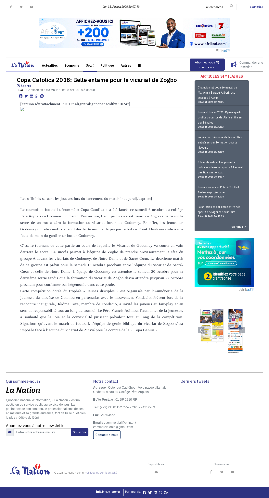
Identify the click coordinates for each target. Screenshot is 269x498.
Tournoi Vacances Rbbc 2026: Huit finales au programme (218, 189)
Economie (72, 65)
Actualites (50, 65)
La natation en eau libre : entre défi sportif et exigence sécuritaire (219, 209)
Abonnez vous (205, 64)
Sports (25, 86)
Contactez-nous (107, 435)
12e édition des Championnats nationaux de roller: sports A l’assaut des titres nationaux (220, 167)
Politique (107, 65)
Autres (126, 65)
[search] (231, 6)
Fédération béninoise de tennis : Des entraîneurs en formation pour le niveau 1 (220, 142)
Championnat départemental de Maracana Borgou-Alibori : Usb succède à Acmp (217, 93)
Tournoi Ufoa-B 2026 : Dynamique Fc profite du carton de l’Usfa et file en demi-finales (220, 117)
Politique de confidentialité (101, 472)
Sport (90, 65)
